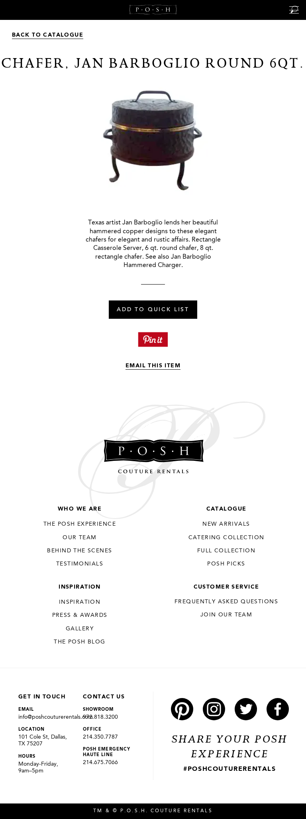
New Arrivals (226, 524)
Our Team (79, 537)
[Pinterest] (182, 709)
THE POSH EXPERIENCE (79, 524)
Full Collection (226, 551)
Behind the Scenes (79, 551)
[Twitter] (246, 709)
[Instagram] (214, 709)
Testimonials (79, 564)
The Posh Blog (79, 642)
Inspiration (80, 587)
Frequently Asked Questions (226, 601)
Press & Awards (80, 615)
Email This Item (153, 366)
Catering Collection (226, 537)
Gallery (80, 629)
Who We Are (80, 509)
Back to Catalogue (47, 35)
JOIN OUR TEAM (226, 615)
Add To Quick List (153, 310)
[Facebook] (278, 709)
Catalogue (226, 509)
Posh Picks (226, 564)
